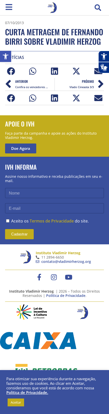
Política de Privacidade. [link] (27, 392)
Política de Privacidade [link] (65, 295)
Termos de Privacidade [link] (52, 221)
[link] (5, 56)
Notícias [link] (14, 57)
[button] (98, 8)
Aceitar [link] (16, 402)
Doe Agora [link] (20, 148)
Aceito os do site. (50, 221)
